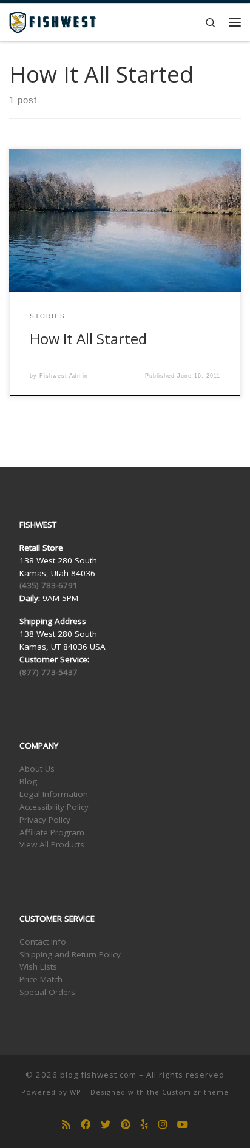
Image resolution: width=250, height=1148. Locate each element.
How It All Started (88, 338)
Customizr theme (195, 1091)
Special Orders (47, 992)
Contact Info (42, 941)
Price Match (40, 979)
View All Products (51, 844)
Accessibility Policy (54, 806)
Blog (28, 781)
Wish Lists (38, 966)
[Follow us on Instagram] (162, 1124)
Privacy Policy (44, 819)
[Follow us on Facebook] (85, 1124)
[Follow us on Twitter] (105, 1124)
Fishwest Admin (63, 376)
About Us (37, 768)
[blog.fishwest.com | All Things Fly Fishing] (52, 21)
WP (75, 1091)
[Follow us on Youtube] (182, 1124)
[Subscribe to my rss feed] (66, 1124)
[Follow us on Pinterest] (125, 1124)
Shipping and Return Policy (70, 954)
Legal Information (53, 794)
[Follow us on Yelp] (144, 1124)
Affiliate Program (51, 832)
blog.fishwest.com (98, 1074)
